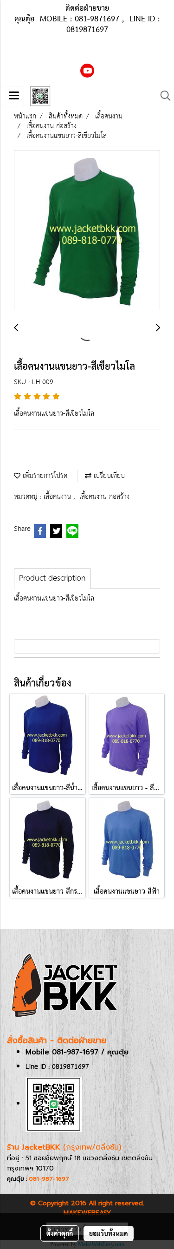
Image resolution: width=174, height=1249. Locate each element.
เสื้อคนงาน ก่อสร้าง (104, 496)
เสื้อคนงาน (58, 496)
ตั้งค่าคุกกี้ (59, 1233)
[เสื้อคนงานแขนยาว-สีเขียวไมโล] (87, 230)
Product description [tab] (52, 578)
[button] (162, 96)
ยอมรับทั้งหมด (108, 1233)
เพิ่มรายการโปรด (43, 476)
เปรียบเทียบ (108, 476)
